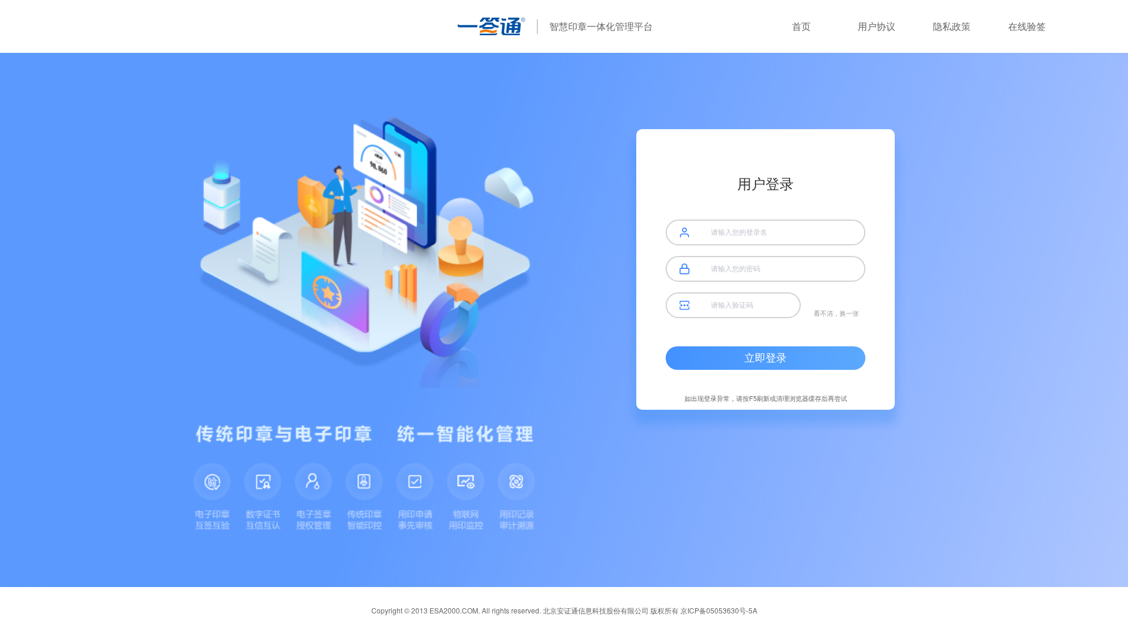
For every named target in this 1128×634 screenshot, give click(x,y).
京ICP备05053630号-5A (718, 610)
